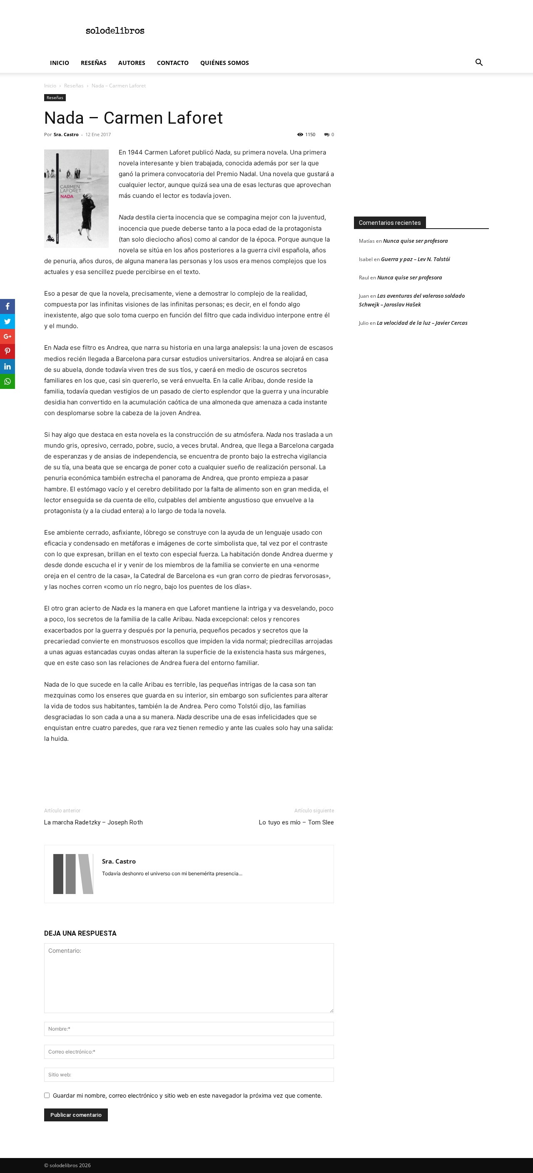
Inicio (59, 63)
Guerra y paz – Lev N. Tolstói (415, 259)
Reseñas (94, 63)
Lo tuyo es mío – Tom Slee (296, 822)
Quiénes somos (224, 63)
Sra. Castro (66, 134)
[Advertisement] (337, 30)
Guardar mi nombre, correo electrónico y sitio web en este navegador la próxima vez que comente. (187, 1095)
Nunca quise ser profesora (415, 240)
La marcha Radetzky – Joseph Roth (93, 822)
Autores (131, 63)
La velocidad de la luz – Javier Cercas (422, 322)
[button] (479, 63)
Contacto (173, 63)
